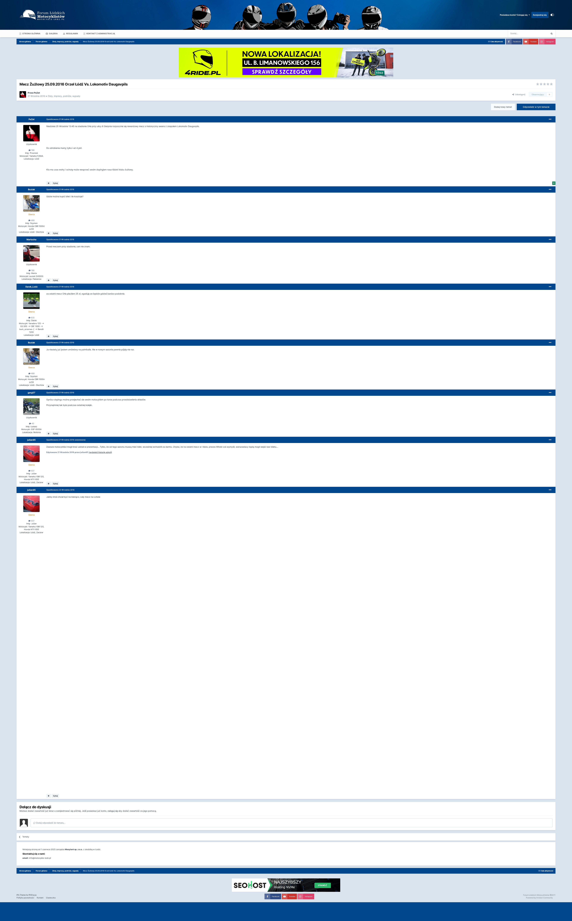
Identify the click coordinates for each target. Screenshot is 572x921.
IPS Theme (21, 895)
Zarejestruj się (540, 15)
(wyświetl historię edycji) (100, 452)
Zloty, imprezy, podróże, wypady (64, 96)
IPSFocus (32, 895)
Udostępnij (519, 94)
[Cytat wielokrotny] (48, 183)
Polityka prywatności (25, 898)
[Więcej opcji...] (550, 119)
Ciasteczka (51, 898)
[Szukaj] (551, 33)
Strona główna (31, 33)
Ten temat (540, 33)
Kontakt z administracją (100, 33)
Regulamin (72, 33)
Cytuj (55, 183)
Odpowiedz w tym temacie (536, 107)
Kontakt (40, 898)
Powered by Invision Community (539, 898)
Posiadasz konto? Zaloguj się (514, 15)
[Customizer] (552, 15)
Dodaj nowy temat (503, 107)
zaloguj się (113, 811)
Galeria (53, 33)
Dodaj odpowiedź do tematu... (50, 822)
